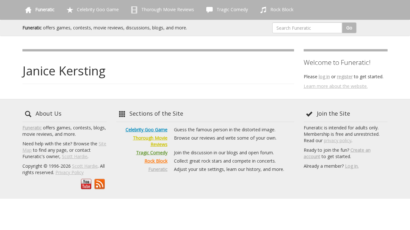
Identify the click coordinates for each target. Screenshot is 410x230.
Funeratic (32, 128)
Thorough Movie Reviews (167, 9)
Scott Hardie (74, 156)
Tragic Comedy (231, 9)
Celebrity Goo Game (97, 9)
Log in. (352, 166)
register (345, 76)
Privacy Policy (69, 172)
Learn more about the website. (336, 86)
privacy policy (337, 140)
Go (349, 28)
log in (324, 76)
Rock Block (281, 9)
